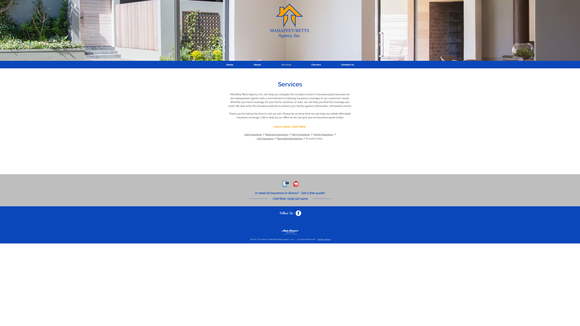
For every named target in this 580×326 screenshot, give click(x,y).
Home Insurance (323, 134)
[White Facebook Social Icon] (298, 213)
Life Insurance (265, 138)
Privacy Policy (324, 239)
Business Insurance (277, 134)
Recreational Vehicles (289, 138)
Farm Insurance (301, 134)
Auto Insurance (253, 134)
